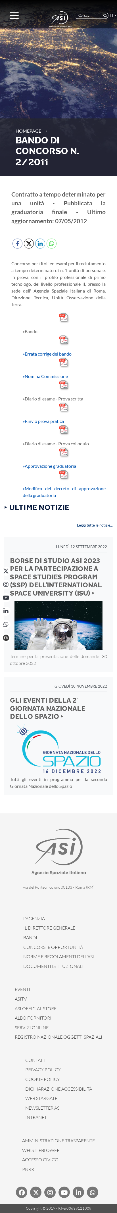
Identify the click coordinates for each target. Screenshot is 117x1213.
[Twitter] (35, 1192)
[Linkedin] (78, 1192)
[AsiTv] (6, 637)
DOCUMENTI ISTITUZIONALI (53, 966)
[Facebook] (21, 1192)
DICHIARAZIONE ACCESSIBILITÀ (58, 1089)
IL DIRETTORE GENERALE (49, 928)
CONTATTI (36, 1060)
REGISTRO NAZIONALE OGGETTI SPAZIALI (58, 1037)
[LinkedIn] (6, 611)
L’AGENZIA (34, 918)
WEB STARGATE (41, 1098)
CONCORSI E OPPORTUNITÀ (53, 947)
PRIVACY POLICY (43, 1069)
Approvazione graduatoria (49, 466)
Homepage (28, 130)
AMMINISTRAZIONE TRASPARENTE (58, 1140)
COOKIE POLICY (42, 1079)
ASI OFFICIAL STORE (36, 1008)
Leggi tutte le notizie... (95, 525)
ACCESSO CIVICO (40, 1159)
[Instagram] (6, 584)
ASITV (21, 999)
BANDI (30, 937)
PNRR (28, 1169)
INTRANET (36, 1117)
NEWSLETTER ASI (43, 1108)
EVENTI (22, 989)
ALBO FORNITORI (33, 1018)
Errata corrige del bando (47, 353)
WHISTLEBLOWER (41, 1150)
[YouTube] (6, 597)
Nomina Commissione (45, 376)
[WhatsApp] (6, 624)
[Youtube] (64, 1192)
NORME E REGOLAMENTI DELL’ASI (58, 956)
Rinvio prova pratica (43, 421)
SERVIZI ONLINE (32, 1027)
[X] (6, 571)
